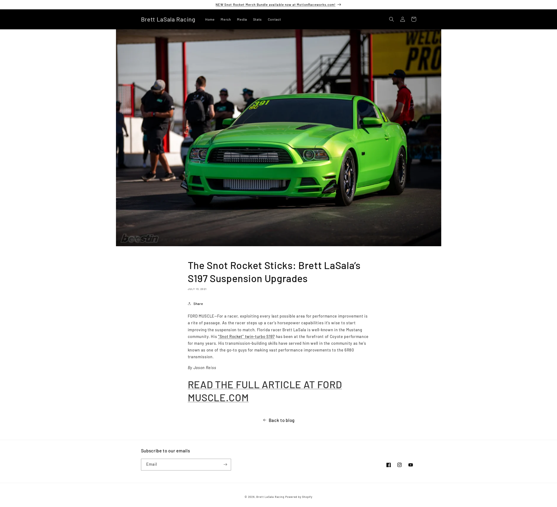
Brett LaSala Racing (270, 497)
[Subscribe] (225, 464)
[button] (391, 19)
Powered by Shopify (299, 497)
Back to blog (282, 420)
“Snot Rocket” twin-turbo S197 (246, 336)
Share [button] (198, 303)
